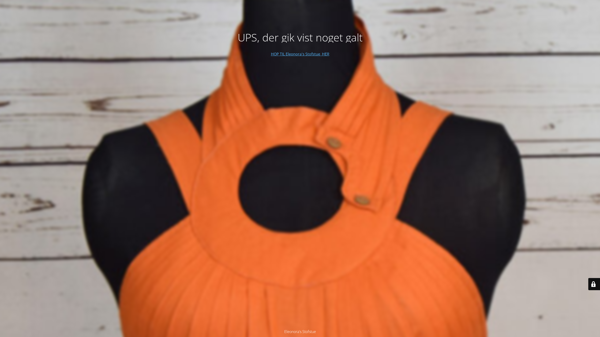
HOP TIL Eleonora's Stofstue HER (300, 54)
